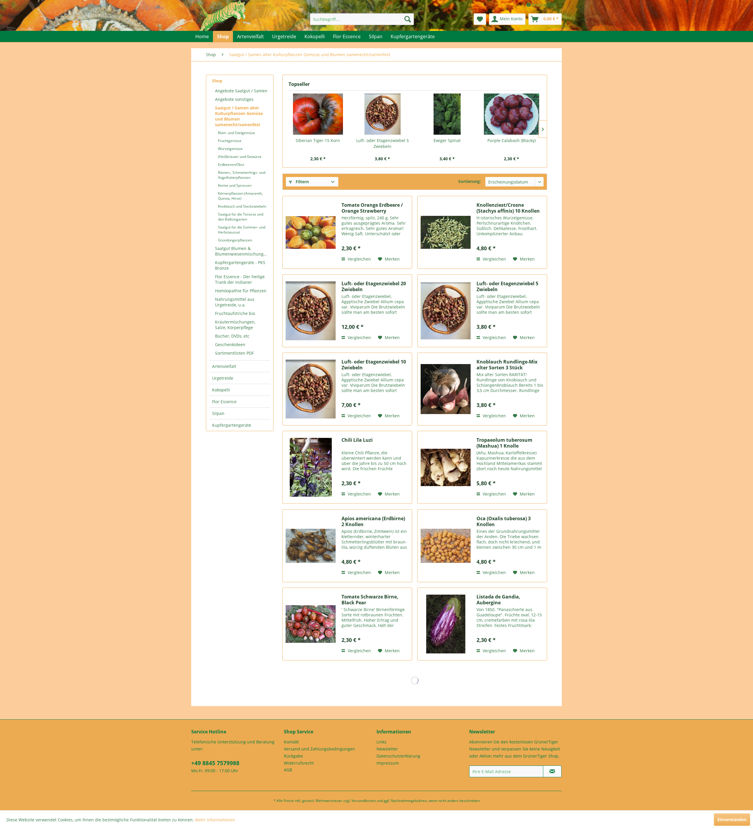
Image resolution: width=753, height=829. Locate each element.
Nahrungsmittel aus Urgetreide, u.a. (234, 302)
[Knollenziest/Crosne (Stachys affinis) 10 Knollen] (446, 232)
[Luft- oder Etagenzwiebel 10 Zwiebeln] (311, 389)
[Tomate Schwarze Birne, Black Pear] (311, 624)
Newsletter (387, 749)
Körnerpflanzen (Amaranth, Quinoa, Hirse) (240, 196)
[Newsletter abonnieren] (552, 771)
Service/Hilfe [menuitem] (544, 5)
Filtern (301, 181)
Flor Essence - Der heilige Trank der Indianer (240, 279)
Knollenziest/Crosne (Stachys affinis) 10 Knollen (508, 208)
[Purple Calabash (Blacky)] (511, 114)
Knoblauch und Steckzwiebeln (242, 206)
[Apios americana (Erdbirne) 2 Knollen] (311, 546)
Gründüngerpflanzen (235, 240)
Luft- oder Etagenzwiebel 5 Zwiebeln (382, 143)
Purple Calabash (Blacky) (511, 140)
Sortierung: (469, 181)
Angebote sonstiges (234, 99)
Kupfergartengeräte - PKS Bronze (240, 265)
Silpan (218, 413)
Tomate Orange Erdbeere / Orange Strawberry (372, 208)
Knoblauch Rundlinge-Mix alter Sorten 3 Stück (507, 365)
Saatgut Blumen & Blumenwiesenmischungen (242, 251)
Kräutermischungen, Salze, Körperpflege (235, 324)
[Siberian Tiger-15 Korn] (318, 114)
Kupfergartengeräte (231, 425)
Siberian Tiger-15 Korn (318, 140)
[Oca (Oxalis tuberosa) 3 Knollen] (446, 546)
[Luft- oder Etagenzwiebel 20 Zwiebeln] (311, 311)
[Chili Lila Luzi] (311, 467)
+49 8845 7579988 (215, 763)
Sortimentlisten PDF (234, 353)
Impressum (387, 763)
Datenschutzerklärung (398, 756)
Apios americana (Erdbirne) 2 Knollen (373, 521)
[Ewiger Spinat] (447, 114)
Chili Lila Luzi (357, 440)
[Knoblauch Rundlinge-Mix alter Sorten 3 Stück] (446, 389)
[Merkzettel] (480, 19)
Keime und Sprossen (234, 185)
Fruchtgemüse (229, 140)
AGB (288, 770)
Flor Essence (224, 401)
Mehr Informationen (215, 820)
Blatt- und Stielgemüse (236, 132)
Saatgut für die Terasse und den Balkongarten (240, 217)
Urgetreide (222, 378)
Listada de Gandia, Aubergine (498, 600)
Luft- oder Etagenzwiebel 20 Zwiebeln (373, 286)
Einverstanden (732, 819)
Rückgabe (293, 756)
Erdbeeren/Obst (231, 164)
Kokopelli (221, 390)
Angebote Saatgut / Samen (241, 91)
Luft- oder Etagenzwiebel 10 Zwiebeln (373, 365)
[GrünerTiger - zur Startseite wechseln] (221, 21)
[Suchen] (408, 19)
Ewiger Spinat (447, 140)
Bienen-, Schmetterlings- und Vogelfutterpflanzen (241, 175)
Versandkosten (363, 800)
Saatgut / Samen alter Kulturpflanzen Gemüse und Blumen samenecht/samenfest (239, 116)
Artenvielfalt (224, 366)
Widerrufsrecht (299, 763)
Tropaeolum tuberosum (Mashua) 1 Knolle (504, 443)
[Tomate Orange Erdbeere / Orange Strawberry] (311, 232)
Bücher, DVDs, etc (232, 336)
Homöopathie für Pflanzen (240, 290)
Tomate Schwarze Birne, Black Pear (369, 600)
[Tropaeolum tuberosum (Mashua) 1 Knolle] (446, 467)
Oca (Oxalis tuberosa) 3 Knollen (504, 521)
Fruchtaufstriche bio (235, 313)
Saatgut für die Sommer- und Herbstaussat (241, 230)
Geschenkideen (230, 344)
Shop (217, 81)
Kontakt (291, 742)
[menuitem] (362, 19)
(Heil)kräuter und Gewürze (239, 156)
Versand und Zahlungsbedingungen (319, 749)
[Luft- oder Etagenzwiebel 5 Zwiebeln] (382, 114)
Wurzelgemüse (230, 148)
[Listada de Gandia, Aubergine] (446, 624)
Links (381, 742)
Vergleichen (358, 259)
